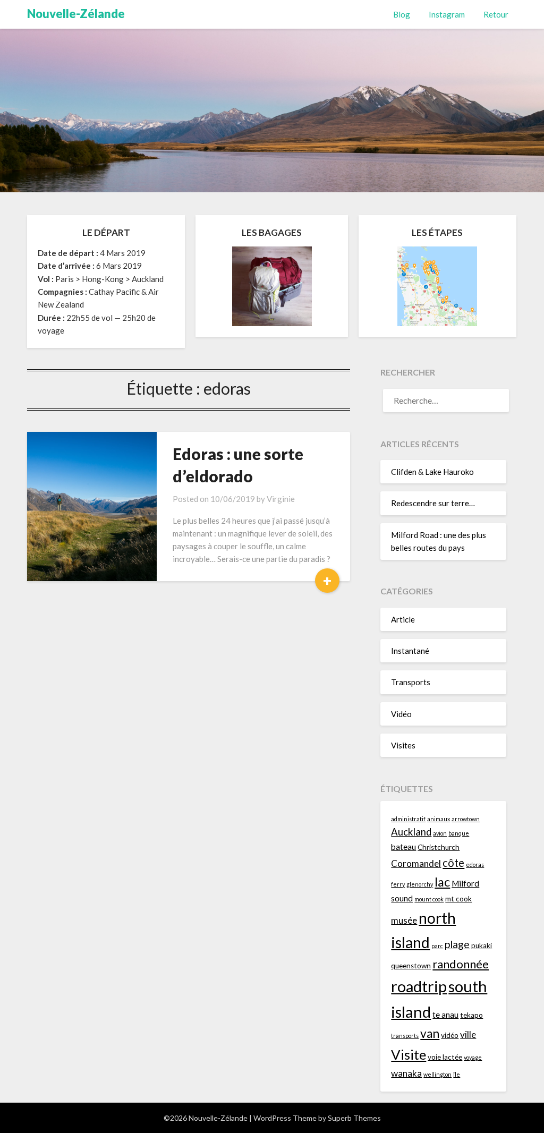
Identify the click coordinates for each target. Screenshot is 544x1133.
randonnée (460, 964)
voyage (473, 1057)
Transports (410, 682)
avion (440, 833)
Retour (495, 14)
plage (457, 944)
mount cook (429, 899)
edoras (475, 864)
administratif (408, 818)
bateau (403, 846)
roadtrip (419, 986)
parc (437, 945)
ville (468, 1034)
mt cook (458, 899)
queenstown (411, 965)
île (456, 1074)
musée (404, 920)
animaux (438, 818)
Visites (403, 745)
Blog (401, 14)
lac (442, 881)
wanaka (406, 1073)
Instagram (447, 14)
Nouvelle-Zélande (76, 13)
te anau (445, 1014)
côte (453, 862)
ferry (398, 884)
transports (405, 1035)
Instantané (410, 650)
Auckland (411, 832)
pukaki (481, 945)
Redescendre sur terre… (433, 503)
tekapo (471, 1015)
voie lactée (445, 1057)
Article (403, 619)
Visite (408, 1054)
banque (458, 833)
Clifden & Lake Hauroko (432, 471)
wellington (437, 1074)
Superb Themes (354, 1117)
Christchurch (439, 847)
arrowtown (466, 818)
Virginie (281, 499)
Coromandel (416, 863)
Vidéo (401, 714)
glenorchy (419, 884)
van (429, 1033)
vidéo (449, 1035)
